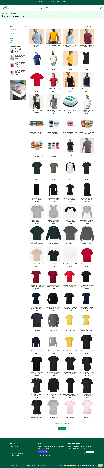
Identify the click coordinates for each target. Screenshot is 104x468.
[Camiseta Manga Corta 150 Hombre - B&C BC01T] (36, 428)
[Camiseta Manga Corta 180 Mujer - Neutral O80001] (53, 363)
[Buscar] (93, 8)
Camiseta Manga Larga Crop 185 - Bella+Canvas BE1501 (87, 221)
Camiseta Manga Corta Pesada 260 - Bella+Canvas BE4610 (70, 243)
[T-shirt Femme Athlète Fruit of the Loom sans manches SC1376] (87, 58)
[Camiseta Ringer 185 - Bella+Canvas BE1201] (70, 211)
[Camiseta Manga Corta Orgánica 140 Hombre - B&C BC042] (87, 428)
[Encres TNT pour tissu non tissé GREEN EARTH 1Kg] (36, 123)
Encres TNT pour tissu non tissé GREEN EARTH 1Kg (37, 133)
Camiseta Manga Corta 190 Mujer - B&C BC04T (87, 417)
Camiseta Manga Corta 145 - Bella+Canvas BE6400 (70, 199)
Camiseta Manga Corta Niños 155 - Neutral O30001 (70, 351)
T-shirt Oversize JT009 (37, 110)
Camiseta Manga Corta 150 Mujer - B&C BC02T (53, 438)
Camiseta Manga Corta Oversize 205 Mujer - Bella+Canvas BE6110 (53, 264)
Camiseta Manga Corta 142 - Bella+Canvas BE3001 (37, 177)
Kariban (11, 38)
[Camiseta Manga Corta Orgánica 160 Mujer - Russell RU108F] (36, 276)
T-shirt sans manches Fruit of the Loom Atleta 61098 (70, 89)
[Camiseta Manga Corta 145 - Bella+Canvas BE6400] (70, 189)
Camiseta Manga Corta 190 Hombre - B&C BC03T (70, 417)
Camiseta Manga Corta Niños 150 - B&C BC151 (70, 438)
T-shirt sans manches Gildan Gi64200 (87, 89)
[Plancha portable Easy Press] (70, 101)
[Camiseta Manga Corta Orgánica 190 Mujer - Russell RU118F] (36, 298)
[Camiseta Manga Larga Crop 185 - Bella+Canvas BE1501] (87, 211)
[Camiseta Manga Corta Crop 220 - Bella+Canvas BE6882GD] (70, 254)
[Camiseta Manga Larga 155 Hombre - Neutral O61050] (36, 341)
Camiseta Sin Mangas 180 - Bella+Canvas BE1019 (53, 221)
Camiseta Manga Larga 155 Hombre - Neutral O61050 (36, 351)
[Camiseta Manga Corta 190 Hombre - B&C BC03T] (70, 407)
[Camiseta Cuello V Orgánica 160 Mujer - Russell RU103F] (87, 298)
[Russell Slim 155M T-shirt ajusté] (87, 145)
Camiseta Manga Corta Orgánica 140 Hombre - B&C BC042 (87, 438)
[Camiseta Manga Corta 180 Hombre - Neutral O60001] (87, 341)
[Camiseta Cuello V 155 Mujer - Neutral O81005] (36, 385)
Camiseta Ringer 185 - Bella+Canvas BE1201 (70, 221)
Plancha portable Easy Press (70, 110)
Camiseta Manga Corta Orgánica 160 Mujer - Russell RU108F (37, 286)
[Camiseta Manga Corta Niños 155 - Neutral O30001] (70, 341)
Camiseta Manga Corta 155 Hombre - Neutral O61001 (70, 330)
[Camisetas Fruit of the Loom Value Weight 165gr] (12, 65)
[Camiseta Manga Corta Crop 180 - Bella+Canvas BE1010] (36, 211)
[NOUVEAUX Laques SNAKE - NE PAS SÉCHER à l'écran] (53, 123)
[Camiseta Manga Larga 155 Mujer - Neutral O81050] (53, 341)
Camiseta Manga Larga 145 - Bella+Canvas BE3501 (54, 199)
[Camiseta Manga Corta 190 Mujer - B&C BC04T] (87, 407)
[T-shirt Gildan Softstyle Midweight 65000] (53, 101)
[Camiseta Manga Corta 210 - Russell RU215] (36, 320)
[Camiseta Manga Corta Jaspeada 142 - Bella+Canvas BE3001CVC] (53, 167)
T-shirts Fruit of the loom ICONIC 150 (53, 46)
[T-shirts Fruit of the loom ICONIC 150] (53, 36)
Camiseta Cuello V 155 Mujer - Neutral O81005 (37, 395)
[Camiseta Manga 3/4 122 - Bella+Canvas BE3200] (70, 167)
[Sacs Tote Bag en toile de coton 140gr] (12, 50)
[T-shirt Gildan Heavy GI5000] (36, 58)
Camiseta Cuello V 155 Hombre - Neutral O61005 (37, 373)
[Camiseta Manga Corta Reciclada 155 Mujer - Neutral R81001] (36, 407)
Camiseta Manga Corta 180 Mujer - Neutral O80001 (53, 373)
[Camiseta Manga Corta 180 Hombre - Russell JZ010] (87, 254)
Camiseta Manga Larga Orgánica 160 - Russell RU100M (53, 308)
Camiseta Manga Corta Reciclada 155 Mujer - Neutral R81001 (37, 417)
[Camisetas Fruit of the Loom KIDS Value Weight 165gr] (70, 58)
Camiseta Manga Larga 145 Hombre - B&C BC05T (70, 460)
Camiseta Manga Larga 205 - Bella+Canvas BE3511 (54, 243)
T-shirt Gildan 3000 (70, 154)
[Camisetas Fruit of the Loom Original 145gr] (12, 57)
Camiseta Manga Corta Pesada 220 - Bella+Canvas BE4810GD (37, 264)
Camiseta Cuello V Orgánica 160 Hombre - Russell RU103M (70, 308)
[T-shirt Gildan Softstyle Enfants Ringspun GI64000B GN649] (53, 79)
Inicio (3, 13)
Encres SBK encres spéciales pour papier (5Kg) (87, 133)
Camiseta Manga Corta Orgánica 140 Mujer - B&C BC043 (37, 460)
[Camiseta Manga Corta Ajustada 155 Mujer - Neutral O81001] (87, 320)
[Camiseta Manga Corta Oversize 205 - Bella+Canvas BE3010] (36, 233)
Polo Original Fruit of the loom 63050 (37, 89)
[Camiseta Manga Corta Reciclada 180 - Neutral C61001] (53, 407)
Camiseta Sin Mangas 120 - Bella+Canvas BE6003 (87, 199)
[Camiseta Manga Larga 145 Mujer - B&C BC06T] (87, 450)
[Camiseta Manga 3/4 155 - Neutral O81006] (53, 385)
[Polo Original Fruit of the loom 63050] (36, 79)
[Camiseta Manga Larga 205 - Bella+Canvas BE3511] (53, 233)
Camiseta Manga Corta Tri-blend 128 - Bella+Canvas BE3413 (87, 177)
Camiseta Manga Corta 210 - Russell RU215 (37, 330)
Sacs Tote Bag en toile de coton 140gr (20, 49)
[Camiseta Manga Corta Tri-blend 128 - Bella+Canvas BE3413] (87, 167)
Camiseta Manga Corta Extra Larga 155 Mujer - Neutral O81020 (70, 395)
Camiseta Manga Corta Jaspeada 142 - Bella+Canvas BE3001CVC (53, 177)
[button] (36, 2)
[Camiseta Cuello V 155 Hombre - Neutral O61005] (36, 363)
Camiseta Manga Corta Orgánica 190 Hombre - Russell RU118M (87, 286)
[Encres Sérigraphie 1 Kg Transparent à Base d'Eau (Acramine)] (53, 145)
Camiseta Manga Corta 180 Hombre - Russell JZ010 (87, 264)
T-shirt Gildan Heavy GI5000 (37, 67)
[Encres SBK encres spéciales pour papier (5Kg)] (87, 123)
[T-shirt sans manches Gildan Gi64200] (87, 79)
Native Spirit (12, 33)
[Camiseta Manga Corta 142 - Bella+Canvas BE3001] (36, 167)
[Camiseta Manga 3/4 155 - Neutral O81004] (87, 363)
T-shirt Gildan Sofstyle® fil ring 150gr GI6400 (53, 67)
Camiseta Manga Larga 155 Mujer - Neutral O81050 (53, 351)
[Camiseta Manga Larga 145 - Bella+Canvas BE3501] (53, 189)
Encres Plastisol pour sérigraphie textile (70, 133)
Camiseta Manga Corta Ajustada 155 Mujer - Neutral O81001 (87, 330)
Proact (11, 40)
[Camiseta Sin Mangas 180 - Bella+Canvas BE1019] (53, 211)
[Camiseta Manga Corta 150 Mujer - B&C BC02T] (53, 428)
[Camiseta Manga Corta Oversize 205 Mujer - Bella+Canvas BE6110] (53, 254)
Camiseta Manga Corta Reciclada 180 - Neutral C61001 (54, 417)
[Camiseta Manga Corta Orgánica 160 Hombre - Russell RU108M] (53, 276)
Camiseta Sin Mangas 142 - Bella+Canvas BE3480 (36, 199)
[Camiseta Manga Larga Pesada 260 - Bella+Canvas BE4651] (87, 233)
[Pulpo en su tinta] (6, 8)
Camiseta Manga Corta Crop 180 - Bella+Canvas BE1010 (37, 221)
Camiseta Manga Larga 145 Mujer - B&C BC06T (87, 460)
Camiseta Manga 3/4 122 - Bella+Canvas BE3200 (70, 177)
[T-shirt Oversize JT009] (36, 101)
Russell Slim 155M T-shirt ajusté (87, 154)
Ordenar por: (83, 26)
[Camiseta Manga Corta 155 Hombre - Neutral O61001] (70, 320)
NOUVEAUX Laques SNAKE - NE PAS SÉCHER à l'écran (53, 133)
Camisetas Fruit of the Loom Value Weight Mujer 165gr (20, 71)
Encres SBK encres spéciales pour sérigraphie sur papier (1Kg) (37, 154)
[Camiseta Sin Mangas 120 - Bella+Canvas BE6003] (87, 189)
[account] (95, 8)
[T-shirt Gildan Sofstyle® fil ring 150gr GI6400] (53, 58)
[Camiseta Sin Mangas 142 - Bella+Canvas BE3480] (36, 189)
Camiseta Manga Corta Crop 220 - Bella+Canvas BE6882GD (70, 264)
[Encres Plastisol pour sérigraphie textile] (70, 123)
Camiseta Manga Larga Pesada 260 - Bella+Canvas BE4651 (87, 243)
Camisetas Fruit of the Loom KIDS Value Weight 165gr (70, 67)
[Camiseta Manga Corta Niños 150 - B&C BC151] (70, 428)
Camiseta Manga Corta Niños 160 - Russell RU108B (70, 286)
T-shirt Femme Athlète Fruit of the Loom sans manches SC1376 (87, 67)
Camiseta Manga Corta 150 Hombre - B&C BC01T (37, 438)
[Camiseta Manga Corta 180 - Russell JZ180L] (53, 320)
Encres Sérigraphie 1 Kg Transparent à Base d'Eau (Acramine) (53, 155)
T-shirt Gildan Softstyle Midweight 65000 (53, 111)
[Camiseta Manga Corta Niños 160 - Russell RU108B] (70, 276)
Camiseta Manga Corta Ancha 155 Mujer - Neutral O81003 (70, 373)
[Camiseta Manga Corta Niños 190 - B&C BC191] (53, 450)
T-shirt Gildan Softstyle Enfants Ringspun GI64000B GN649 (53, 89)
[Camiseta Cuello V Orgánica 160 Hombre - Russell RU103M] (70, 298)
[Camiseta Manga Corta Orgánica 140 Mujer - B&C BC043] (36, 450)
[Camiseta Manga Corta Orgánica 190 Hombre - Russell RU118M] (87, 276)
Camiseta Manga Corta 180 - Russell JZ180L (54, 330)
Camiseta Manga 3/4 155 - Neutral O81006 (53, 395)
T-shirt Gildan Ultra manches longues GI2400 (87, 111)
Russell (11, 36)
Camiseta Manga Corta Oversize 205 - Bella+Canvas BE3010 (37, 243)
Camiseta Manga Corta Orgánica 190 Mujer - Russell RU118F (37, 308)
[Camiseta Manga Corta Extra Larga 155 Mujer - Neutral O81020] (70, 385)
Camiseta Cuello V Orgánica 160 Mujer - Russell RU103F (87, 308)
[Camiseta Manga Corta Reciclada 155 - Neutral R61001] (87, 385)
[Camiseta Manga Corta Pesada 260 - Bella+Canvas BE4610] (70, 233)
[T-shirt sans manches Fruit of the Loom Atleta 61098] (70, 79)
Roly (11, 31)
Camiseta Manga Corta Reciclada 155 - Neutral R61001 (87, 395)
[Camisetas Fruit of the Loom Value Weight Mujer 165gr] (12, 73)
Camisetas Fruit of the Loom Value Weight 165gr (20, 63)
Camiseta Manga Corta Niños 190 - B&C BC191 (53, 460)
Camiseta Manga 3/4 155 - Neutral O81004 (87, 373)
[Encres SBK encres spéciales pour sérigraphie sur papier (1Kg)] (36, 145)
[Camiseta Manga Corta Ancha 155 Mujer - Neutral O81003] (70, 363)
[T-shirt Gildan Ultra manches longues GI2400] (87, 101)
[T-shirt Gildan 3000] (70, 145)
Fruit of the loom (13, 29)
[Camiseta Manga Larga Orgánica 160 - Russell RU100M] (53, 298)
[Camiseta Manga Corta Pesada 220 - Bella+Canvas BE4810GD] (36, 254)
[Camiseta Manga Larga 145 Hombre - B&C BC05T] (70, 450)
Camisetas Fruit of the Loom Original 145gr (20, 56)
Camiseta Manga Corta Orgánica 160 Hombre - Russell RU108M (53, 286)
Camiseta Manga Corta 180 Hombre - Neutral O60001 (87, 351)
